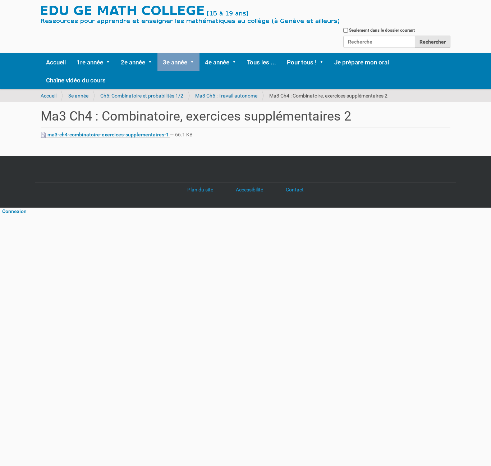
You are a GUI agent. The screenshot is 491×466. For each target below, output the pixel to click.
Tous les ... (261, 62)
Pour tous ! (302, 62)
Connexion (13, 211)
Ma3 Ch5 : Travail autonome (226, 96)
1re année (90, 62)
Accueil (56, 62)
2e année (133, 62)
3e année (175, 62)
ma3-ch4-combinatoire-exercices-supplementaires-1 (108, 134)
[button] (110, 62)
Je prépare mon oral (361, 62)
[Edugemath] (211, 15)
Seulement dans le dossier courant (382, 30)
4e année (217, 62)
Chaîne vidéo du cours (76, 80)
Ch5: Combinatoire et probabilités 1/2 (141, 96)
